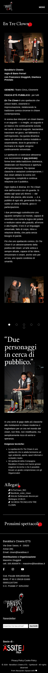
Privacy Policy (17, 660)
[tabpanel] (24, 290)
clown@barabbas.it (19, 552)
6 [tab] (24, 328)
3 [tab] (24, 325)
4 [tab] (31, 325)
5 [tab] (39, 325)
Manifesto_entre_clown (20, 493)
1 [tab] (9, 325)
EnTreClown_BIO (18, 490)
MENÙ (42, 7)
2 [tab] (17, 325)
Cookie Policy (30, 660)
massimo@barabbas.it (34, 563)
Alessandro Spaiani (23, 671)
